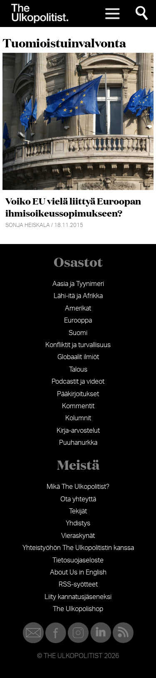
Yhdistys (78, 523)
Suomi (78, 333)
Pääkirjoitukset (78, 394)
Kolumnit (78, 418)
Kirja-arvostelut (78, 430)
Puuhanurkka (78, 442)
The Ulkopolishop (78, 609)
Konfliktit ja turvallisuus (78, 345)
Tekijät (78, 511)
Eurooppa (78, 320)
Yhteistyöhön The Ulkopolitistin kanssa (78, 548)
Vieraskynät (78, 536)
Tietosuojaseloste (78, 560)
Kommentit (78, 406)
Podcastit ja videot (78, 381)
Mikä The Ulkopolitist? (78, 486)
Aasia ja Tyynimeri (78, 284)
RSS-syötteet (78, 584)
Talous (78, 369)
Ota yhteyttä (78, 499)
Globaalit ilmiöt (78, 357)
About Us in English (78, 572)
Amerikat (78, 308)
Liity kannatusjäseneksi (78, 597)
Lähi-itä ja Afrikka (78, 296)
